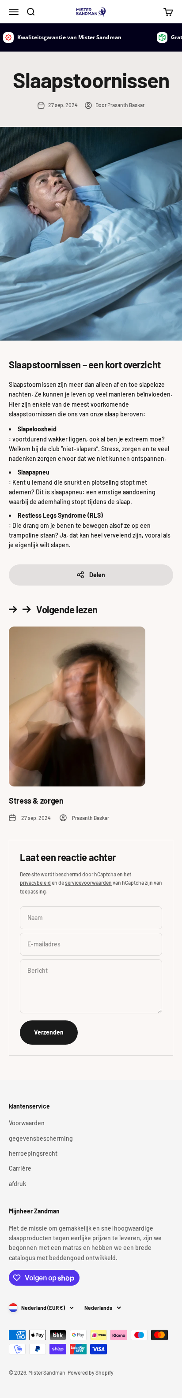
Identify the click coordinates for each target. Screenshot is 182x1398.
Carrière (20, 1168)
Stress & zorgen (36, 800)
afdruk (17, 1183)
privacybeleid (35, 882)
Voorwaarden (27, 1123)
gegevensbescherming (41, 1138)
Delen (97, 574)
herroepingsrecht (33, 1153)
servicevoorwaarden (88, 882)
